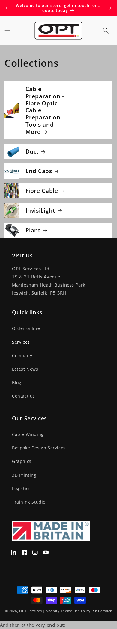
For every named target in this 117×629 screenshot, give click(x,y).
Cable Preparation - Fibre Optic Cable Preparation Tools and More (45, 110)
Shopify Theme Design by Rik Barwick (79, 611)
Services (21, 342)
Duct (32, 151)
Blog (16, 382)
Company (22, 355)
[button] (7, 30)
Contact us (23, 396)
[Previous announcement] (6, 8)
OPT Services (30, 611)
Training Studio (29, 502)
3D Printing (24, 475)
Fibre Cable (42, 190)
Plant (33, 230)
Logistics (21, 488)
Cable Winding (28, 434)
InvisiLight (41, 210)
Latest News (25, 369)
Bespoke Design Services (39, 448)
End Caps (39, 171)
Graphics (22, 461)
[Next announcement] (110, 8)
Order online (26, 328)
